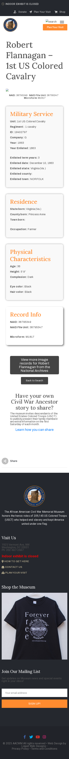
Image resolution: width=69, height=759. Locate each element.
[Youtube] (38, 737)
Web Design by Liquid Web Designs (43, 745)
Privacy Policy (21, 748)
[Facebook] (25, 737)
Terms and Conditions (44, 748)
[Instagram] (44, 737)
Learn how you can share (34, 429)
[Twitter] (31, 737)
